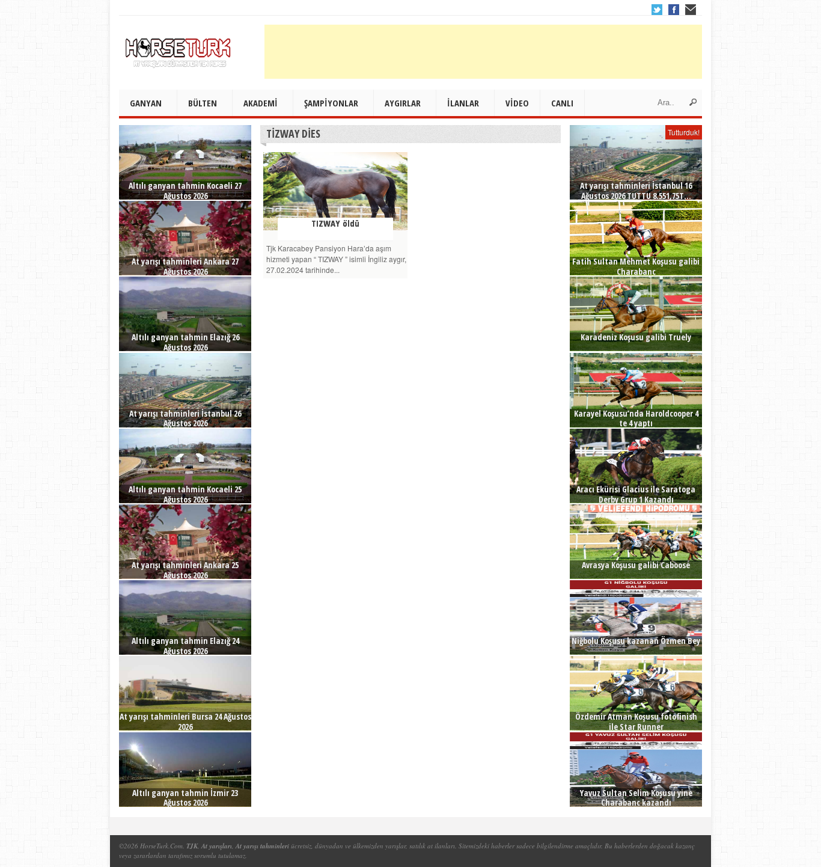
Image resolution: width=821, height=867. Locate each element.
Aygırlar (403, 103)
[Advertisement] (483, 52)
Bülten (202, 103)
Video (517, 103)
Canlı (562, 103)
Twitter (657, 9)
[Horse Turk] (179, 49)
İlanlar (463, 103)
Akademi (260, 103)
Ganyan (146, 103)
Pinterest (690, 9)
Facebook (673, 9)
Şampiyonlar (331, 103)
